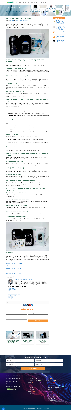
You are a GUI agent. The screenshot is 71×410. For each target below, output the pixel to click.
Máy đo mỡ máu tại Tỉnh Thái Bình (14, 263)
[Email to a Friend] (28, 305)
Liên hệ (44, 2)
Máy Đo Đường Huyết (12, 289)
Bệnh (20, 2)
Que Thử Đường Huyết (12, 295)
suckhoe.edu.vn (15, 383)
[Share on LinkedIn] (32, 305)
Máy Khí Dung (10, 296)
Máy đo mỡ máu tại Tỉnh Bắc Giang (14, 268)
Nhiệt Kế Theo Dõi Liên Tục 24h (14, 294)
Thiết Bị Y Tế (34, 2)
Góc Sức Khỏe (26, 2)
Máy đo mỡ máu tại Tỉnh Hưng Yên (14, 265)
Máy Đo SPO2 (10, 297)
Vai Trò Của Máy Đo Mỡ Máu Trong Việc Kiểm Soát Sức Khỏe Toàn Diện (60, 28)
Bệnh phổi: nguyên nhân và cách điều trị (60, 36)
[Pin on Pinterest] (30, 305)
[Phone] (7, 302)
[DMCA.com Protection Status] (11, 389)
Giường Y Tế (10, 298)
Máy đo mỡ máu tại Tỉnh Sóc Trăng (60, 41)
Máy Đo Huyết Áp (11, 288)
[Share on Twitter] (26, 305)
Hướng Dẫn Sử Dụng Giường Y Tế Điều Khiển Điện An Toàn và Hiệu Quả (60, 22)
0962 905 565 (14, 381)
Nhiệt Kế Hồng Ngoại (12, 291)
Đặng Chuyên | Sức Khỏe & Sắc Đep (21, 20)
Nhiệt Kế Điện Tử (11, 293)
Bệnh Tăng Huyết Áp (60, 32)
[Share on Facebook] (24, 305)
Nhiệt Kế (9, 290)
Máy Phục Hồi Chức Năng (13, 300)
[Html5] (9, 302)
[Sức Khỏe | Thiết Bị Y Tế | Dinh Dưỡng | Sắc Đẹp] (12, 2)
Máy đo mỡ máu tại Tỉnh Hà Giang (13, 273)
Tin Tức (40, 2)
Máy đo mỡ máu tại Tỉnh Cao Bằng (14, 271)
